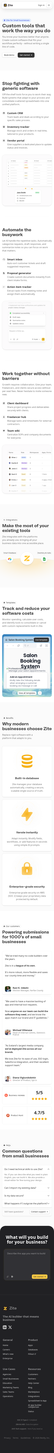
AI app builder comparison (35, 1406)
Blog (30, 1387)
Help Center (33, 1383)
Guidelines (26, 1438)
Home (5, 1345)
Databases (33, 1350)
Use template (41, 639)
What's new (8, 1354)
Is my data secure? (14, 1195)
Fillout (31, 1354)
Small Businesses (11, 1379)
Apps (30, 1345)
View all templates (27, 693)
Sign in (41, 5)
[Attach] (8, 1277)
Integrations (34, 1396)
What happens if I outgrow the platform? (25, 1203)
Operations (8, 1396)
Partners (32, 1379)
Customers (33, 1374)
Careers (6, 1350)
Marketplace (34, 1392)
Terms (15, 1438)
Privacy (7, 1438)
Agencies (7, 1374)
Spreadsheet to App (37, 1401)
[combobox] (12, 1276)
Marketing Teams (11, 1387)
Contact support (38, 1211)
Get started (25, 55)
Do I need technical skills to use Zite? (23, 1169)
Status (31, 1411)
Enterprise (7, 1358)
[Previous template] (14, 693)
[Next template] (40, 693)
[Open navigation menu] (49, 5)
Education (7, 1383)
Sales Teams (8, 1392)
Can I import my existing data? (20, 1187)
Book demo (9, 55)
